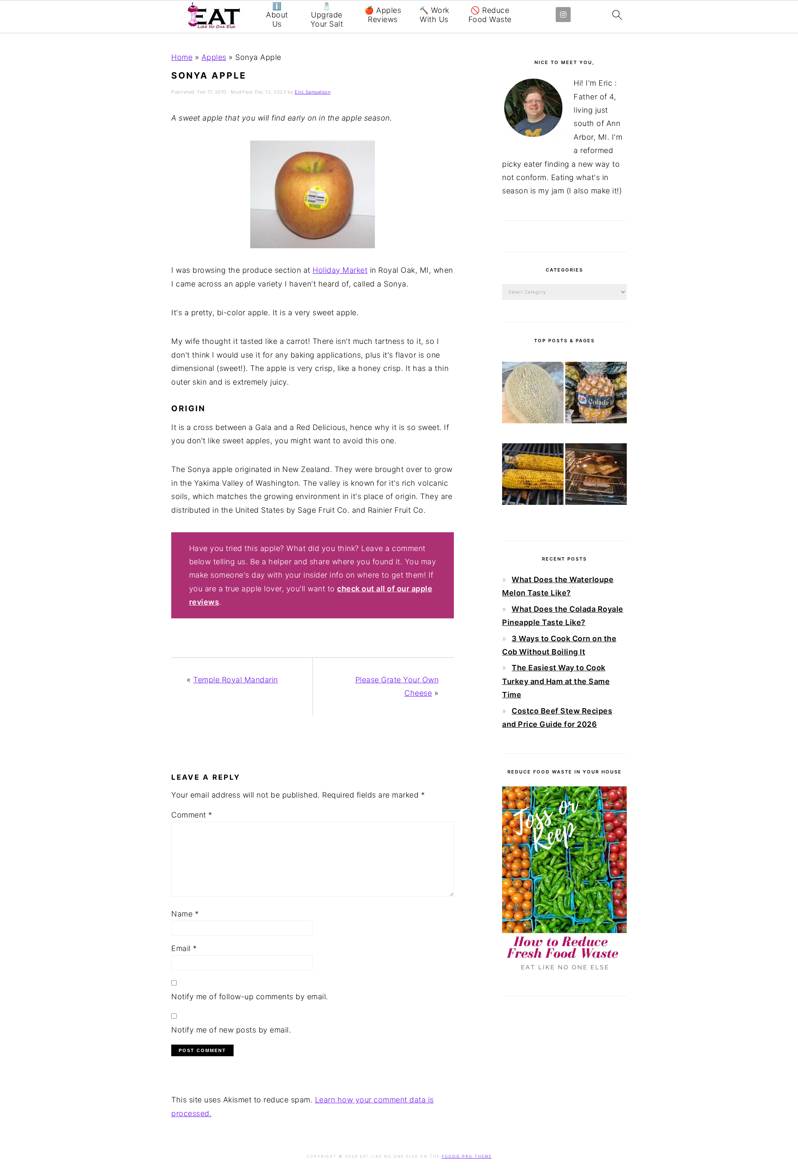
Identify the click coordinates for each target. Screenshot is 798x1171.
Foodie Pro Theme (467, 1156)
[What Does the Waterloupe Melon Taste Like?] (533, 394)
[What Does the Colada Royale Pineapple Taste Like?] (596, 394)
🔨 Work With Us (434, 15)
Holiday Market (340, 270)
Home (181, 57)
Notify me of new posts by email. (231, 1029)
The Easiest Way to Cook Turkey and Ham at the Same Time (556, 681)
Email (184, 948)
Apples (214, 57)
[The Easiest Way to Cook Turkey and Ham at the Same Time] (596, 476)
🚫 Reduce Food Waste (490, 15)
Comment (191, 814)
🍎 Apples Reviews (383, 15)
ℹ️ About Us (277, 15)
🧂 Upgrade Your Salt (326, 15)
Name (185, 913)
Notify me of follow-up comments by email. (249, 996)
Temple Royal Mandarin (235, 679)
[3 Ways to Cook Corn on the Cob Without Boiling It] (533, 476)
